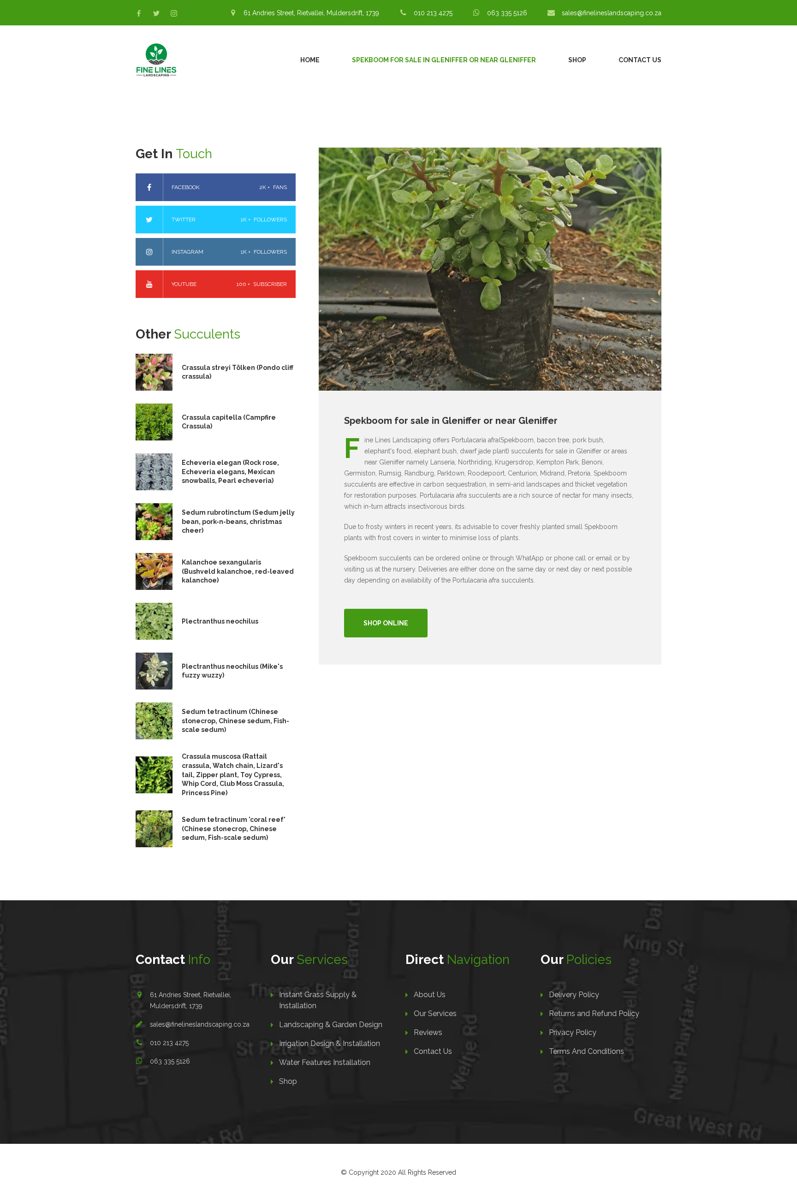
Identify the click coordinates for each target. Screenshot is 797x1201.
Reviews (428, 1032)
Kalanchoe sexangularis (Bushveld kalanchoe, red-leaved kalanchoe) (238, 571)
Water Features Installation (324, 1062)
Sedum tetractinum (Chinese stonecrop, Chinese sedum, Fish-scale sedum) (235, 720)
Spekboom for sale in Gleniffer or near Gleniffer (444, 60)
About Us (430, 994)
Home (310, 60)
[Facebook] (139, 13)
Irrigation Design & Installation (329, 1043)
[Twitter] (156, 13)
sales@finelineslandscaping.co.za (200, 1024)
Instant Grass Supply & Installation (318, 1000)
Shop (577, 60)
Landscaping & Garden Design (330, 1024)
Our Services (435, 1013)
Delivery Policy (574, 994)
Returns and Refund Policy (594, 1013)
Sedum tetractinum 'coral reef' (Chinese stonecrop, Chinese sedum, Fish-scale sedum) (233, 828)
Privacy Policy (572, 1032)
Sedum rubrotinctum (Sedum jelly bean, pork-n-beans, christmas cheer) (238, 521)
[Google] (174, 13)
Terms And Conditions (586, 1051)
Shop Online (385, 623)
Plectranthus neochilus (220, 621)
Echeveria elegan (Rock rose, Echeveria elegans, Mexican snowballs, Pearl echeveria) (230, 471)
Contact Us (640, 60)
